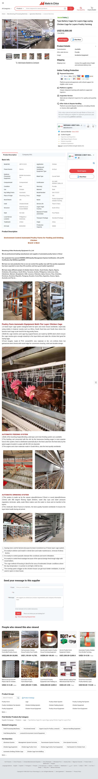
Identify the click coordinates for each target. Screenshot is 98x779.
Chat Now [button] (77, 40)
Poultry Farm (6, 702)
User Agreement (60, 771)
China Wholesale (47, 761)
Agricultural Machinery (35, 14)
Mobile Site (46, 763)
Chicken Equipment (78, 705)
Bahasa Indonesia (55, 767)
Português (28, 765)
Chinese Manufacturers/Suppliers (32, 761)
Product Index (87, 761)
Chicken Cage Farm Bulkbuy (35, 751)
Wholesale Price (57, 761)
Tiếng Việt (46, 767)
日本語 (81, 765)
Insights (53, 763)
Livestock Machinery (48, 14)
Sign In (60, 146)
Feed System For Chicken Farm (76, 747)
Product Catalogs (29, 698)
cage (26, 702)
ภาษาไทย (91, 765)
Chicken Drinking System (32, 705)
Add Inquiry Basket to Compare (28, 63)
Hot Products (7, 761)
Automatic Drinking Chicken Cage (13, 751)
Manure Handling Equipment (71, 728)
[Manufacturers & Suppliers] (49, 3)
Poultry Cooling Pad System (81, 702)
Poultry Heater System (55, 702)
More (3, 755)
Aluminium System (8, 742)
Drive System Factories (70, 742)
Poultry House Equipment (56, 708)
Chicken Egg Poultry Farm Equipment (52, 747)
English (15, 765)
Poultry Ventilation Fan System (11, 705)
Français (35, 765)
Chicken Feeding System (56, 705)
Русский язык (43, 765)
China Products (17, 761)
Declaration (69, 771)
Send (18, 613)
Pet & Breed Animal (29, 728)
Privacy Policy (77, 771)
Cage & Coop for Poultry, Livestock (49, 728)
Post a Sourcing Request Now (25, 617)
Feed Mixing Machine (9, 733)
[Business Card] (94, 163)
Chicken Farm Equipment (80, 708)
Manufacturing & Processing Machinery (17, 14)
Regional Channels (77, 761)
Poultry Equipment (7, 708)
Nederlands (64, 765)
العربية (70, 765)
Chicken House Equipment (33, 708)
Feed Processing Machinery (11, 728)
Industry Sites (67, 761)
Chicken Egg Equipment (10, 747)
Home (3, 14)
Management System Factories (27, 742)
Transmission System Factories (50, 742)
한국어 (75, 765)
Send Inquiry (62, 40)
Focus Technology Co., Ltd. (36, 771)
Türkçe (39, 767)
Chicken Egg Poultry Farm (29, 747)
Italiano (50, 765)
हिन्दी (86, 765)
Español (21, 765)
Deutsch (56, 765)
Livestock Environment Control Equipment (32, 733)
